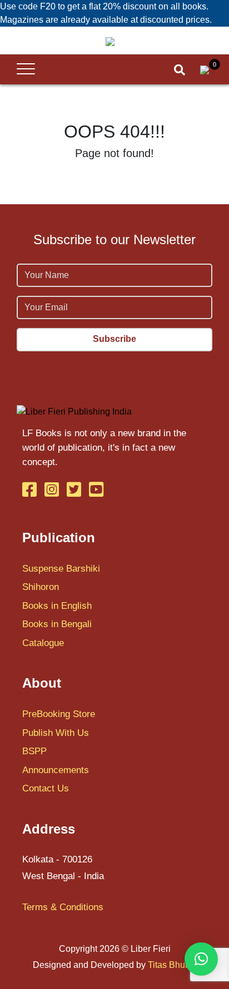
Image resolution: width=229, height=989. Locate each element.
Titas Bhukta (172, 965)
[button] (201, 959)
